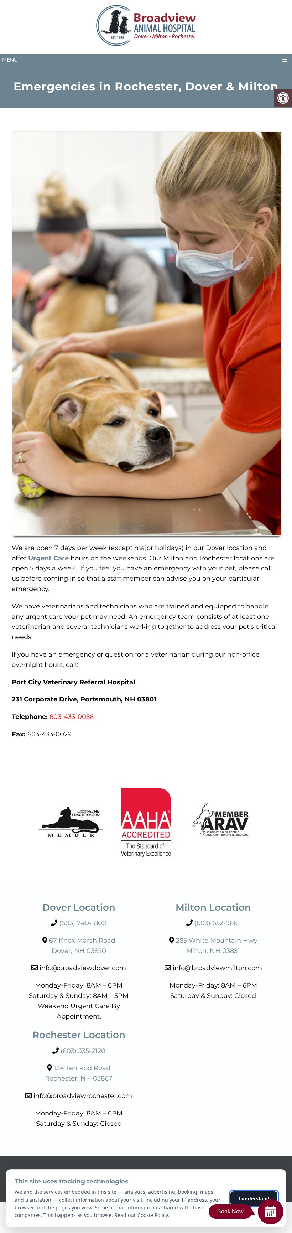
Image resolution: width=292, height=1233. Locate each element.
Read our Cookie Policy (141, 1215)
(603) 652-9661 (217, 923)
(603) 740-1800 (82, 923)
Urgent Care (48, 558)
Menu (10, 60)
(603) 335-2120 (83, 1051)
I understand (254, 1198)
